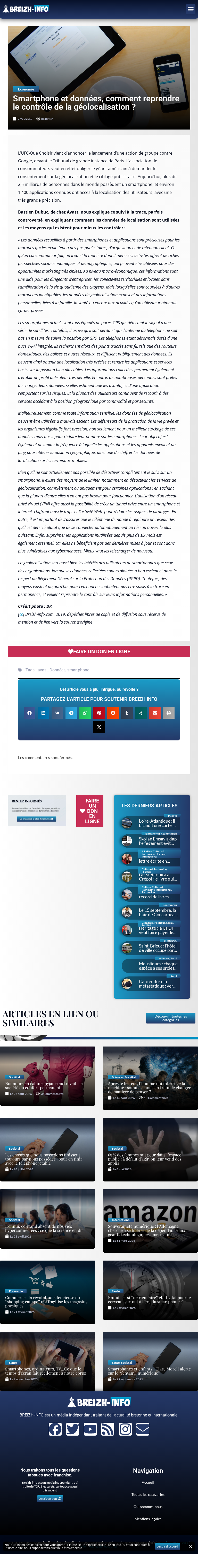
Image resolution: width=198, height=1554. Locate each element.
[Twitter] (72, 1429)
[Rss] (107, 1429)
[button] (191, 9)
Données (57, 670)
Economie (26, 89)
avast (43, 670)
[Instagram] (125, 1429)
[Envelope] (142, 1429)
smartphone (78, 670)
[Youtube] (90, 1429)
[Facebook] (55, 1429)
